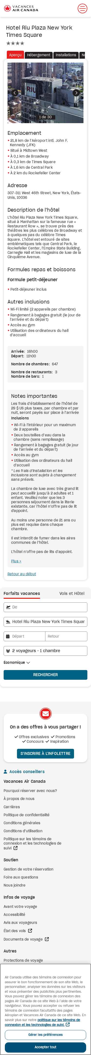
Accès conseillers (26, 772)
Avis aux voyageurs (20, 923)
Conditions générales (22, 823)
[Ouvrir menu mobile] (82, 8)
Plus (15, 561)
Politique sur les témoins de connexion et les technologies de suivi (32, 844)
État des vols (15, 931)
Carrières (12, 807)
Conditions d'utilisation (23, 831)
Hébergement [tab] (38, 55)
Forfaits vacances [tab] (22, 594)
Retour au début (22, 574)
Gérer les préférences (45, 1035)
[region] (45, 1009)
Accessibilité (14, 915)
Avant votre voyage (20, 907)
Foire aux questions (21, 877)
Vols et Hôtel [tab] (71, 594)
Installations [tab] (66, 55)
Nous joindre (14, 885)
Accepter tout (46, 1047)
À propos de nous (19, 799)
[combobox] (45, 607)
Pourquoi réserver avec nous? (30, 791)
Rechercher (45, 675)
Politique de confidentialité (27, 815)
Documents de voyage (24, 939)
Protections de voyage (23, 960)
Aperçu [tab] (15, 55)
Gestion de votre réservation (29, 869)
